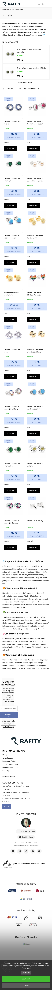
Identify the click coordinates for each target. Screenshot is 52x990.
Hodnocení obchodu (10, 767)
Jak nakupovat (7, 758)
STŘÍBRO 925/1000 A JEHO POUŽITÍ (16, 799)
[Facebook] (12, 851)
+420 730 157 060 (28, 831)
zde (29, 968)
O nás (4, 755)
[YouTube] (32, 851)
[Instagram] (19, 851)
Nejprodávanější (29, 88)
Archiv (6, 806)
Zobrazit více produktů (26, 83)
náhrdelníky (6, 668)
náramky (19, 668)
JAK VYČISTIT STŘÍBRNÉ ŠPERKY (15, 786)
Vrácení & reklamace (10, 764)
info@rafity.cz (27, 837)
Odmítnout (26, 985)
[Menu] (47, 3)
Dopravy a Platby (9, 761)
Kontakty (5, 770)
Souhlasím (26, 979)
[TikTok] (26, 851)
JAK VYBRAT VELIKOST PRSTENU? (16, 792)
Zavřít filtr (7, 88)
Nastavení (26, 973)
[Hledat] (38, 3)
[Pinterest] (39, 851)
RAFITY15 (14, 137)
